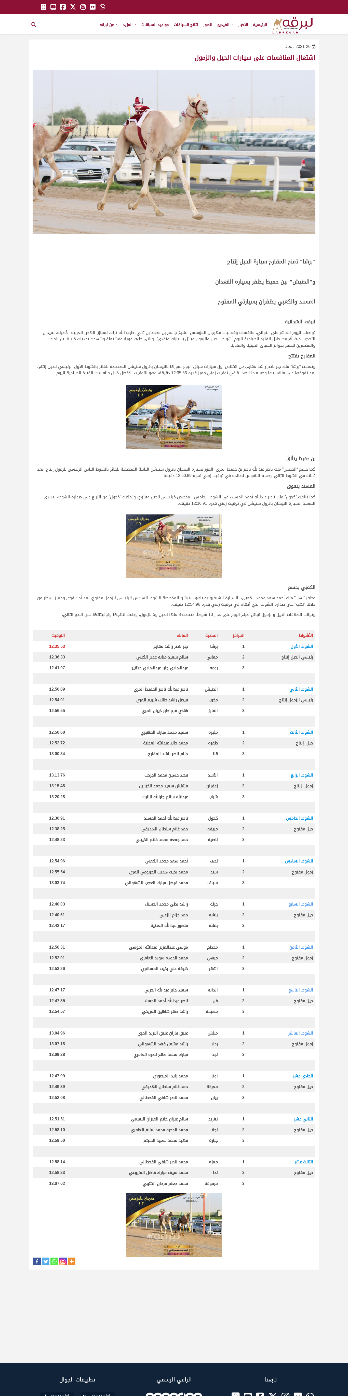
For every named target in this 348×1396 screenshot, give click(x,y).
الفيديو (224, 24)
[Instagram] (63, 1261)
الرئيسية (260, 24)
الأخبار (243, 24)
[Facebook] (37, 1261)
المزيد (128, 24)
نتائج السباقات (186, 24)
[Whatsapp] (54, 1261)
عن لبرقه (107, 24)
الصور (207, 24)
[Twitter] (45, 1261)
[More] (71, 1261)
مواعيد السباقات (155, 24)
